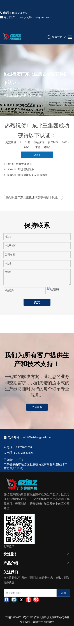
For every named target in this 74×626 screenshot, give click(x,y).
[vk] (36, 599)
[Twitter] (21, 599)
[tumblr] (28, 599)
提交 (37, 302)
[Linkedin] (14, 599)
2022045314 (17, 617)
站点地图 (49, 622)
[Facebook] (6, 599)
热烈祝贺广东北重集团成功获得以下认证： (33, 197)
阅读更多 (37, 407)
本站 (47, 147)
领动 (35, 622)
